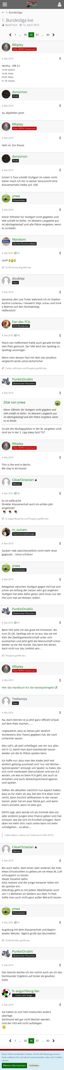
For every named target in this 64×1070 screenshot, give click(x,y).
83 (48, 34)
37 (37, 34)
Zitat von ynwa (14, 402)
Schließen (34, 1065)
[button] (5, 4)
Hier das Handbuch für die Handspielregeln (28, 687)
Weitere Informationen (14, 1065)
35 (25, 34)
